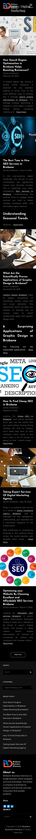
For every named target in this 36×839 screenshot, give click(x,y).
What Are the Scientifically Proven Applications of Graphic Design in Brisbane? (17, 727)
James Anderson (10, 73)
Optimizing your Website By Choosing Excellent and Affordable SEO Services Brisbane (18, 598)
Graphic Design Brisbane (15, 295)
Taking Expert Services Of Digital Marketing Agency (17, 495)
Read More (21, 112)
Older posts (18, 654)
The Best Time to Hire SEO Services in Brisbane (16, 164)
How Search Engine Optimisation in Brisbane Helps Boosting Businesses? (15, 706)
